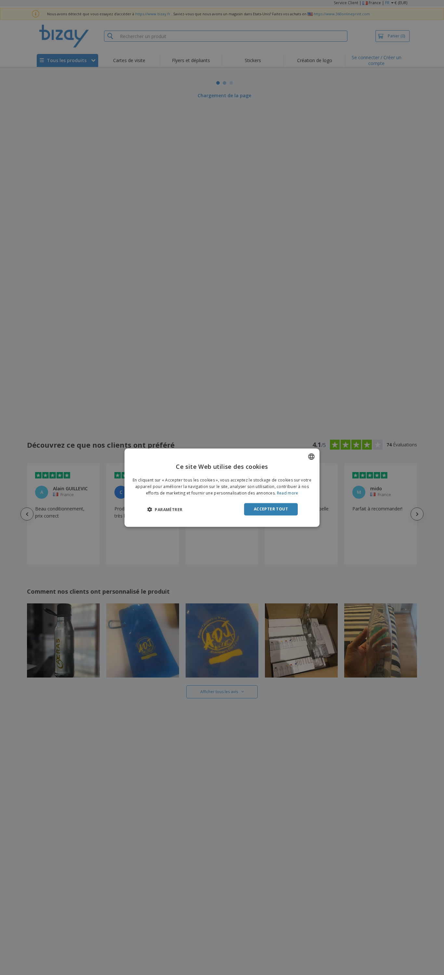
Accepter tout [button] (271, 509)
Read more (287, 493)
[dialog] (222, 487)
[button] (165, 509)
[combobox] (311, 456)
